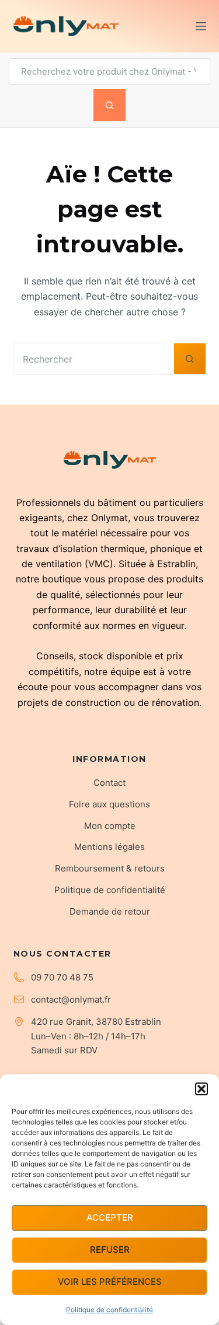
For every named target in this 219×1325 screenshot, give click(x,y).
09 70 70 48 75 (62, 977)
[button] (201, 1089)
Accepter (109, 1217)
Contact (109, 782)
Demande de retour (109, 911)
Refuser (110, 1249)
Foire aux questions (109, 804)
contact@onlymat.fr (71, 999)
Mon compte (109, 825)
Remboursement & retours (110, 868)
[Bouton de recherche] (109, 105)
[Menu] (201, 26)
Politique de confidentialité (109, 1309)
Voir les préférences (110, 1281)
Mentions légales (109, 846)
